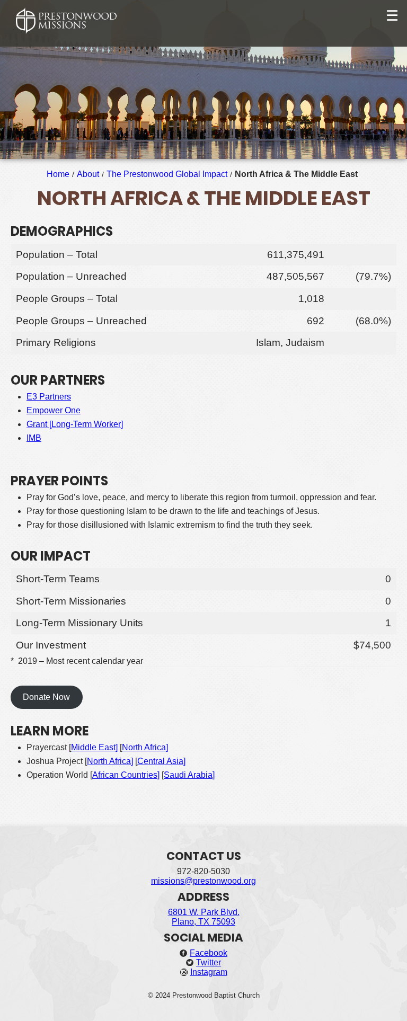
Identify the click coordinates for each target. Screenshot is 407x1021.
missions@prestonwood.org (203, 880)
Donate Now (46, 697)
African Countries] (126, 774)
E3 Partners (48, 396)
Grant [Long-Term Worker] (74, 424)
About (88, 174)
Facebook (208, 952)
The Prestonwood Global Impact (167, 174)
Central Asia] (161, 761)
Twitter (208, 962)
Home (58, 174)
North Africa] (145, 747)
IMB (33, 437)
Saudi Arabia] (189, 774)
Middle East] (94, 747)
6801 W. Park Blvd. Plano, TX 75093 (204, 917)
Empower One (53, 410)
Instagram (208, 971)
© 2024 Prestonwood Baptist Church (204, 995)
